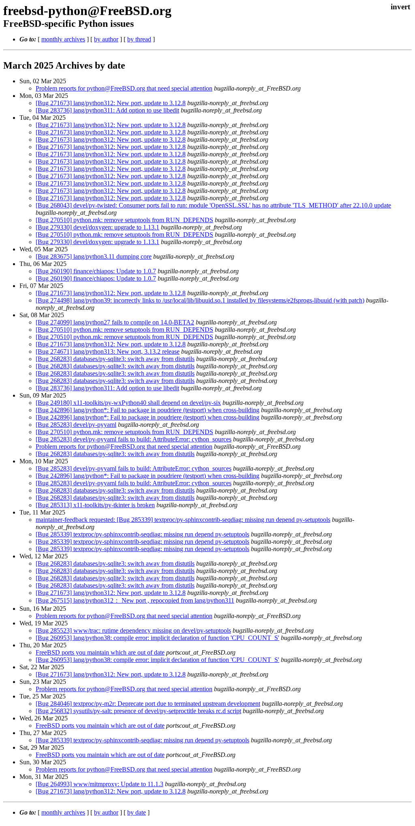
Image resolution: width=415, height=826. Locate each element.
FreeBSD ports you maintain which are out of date (100, 652)
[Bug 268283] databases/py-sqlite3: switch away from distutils (115, 358)
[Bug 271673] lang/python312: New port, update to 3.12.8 (111, 102)
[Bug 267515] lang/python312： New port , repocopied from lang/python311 (135, 600)
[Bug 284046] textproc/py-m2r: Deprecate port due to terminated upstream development (148, 703)
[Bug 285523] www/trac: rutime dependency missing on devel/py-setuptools (133, 630)
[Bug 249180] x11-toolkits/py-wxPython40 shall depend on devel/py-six (128, 402)
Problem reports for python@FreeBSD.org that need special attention (124, 88)
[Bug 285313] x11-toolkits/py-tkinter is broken (95, 505)
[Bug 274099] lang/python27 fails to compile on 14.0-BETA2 (115, 322)
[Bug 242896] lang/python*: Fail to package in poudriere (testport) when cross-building (147, 410)
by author (106, 39)
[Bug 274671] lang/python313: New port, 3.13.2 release (108, 351)
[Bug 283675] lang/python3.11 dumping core (94, 256)
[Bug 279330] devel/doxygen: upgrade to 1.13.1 (97, 227)
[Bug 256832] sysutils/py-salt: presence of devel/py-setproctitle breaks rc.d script (138, 710)
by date (136, 812)
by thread (139, 39)
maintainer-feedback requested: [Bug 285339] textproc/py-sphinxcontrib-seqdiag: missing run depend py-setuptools (183, 519)
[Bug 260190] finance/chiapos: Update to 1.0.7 (96, 271)
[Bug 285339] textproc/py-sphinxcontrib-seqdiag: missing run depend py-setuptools (142, 534)
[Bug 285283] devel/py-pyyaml (76, 424)
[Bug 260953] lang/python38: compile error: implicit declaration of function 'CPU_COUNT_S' (157, 637)
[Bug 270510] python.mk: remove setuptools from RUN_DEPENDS (124, 219)
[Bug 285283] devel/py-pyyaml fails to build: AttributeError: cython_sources (133, 439)
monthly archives (63, 39)
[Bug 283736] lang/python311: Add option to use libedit (107, 110)
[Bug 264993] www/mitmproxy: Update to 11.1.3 (99, 784)
